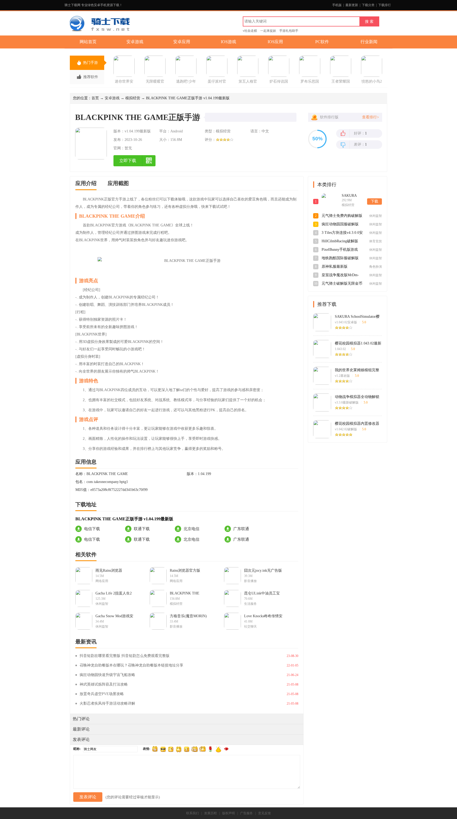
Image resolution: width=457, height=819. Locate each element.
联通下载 (142, 529)
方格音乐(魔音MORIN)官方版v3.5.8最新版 (188, 616)
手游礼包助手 (288, 31)
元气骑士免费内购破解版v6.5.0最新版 (342, 216)
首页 (95, 98)
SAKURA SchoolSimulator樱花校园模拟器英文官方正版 (357, 317)
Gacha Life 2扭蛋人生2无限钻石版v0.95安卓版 (114, 593)
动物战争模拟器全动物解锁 (357, 397)
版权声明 (228, 813)
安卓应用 (181, 41)
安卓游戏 (134, 41)
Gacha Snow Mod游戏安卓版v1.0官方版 (114, 616)
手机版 (337, 5)
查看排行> (370, 117)
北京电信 (191, 529)
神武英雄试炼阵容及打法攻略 (104, 684)
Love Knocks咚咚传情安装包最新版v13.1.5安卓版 (263, 616)
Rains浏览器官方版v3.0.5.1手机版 (185, 571)
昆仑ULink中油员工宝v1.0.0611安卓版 (262, 593)
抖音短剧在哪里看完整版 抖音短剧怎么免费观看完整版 (125, 656)
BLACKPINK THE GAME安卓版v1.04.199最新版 (188, 593)
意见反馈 (264, 813)
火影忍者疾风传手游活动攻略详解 (107, 703)
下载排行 (384, 5)
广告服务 (246, 813)
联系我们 (192, 813)
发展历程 (210, 813)
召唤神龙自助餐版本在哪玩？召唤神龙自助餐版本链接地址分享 (131, 665)
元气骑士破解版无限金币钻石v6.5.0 (342, 283)
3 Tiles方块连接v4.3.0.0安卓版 (342, 233)
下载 (374, 201)
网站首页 (88, 41)
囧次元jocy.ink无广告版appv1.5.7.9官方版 (263, 571)
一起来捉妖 (268, 31)
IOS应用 (275, 41)
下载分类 (368, 5)
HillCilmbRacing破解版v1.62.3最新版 (340, 241)
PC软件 (322, 41)
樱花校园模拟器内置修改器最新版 (357, 424)
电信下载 (92, 529)
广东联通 (241, 529)
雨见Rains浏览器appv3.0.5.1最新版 (109, 571)
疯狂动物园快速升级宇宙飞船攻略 (107, 675)
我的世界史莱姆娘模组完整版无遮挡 (357, 370)
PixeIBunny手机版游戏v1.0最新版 (340, 250)
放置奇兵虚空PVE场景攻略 (102, 694)
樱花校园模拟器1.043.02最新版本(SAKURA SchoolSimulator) (358, 343)
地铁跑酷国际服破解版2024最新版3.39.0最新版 (341, 258)
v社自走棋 (250, 31)
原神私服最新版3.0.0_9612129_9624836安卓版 (342, 267)
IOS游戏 (228, 41)
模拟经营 (132, 98)
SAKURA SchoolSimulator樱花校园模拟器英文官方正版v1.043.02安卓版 (353, 196)
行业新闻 (368, 41)
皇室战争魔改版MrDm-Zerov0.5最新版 (340, 275)
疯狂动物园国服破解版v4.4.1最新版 (340, 224)
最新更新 (351, 5)
